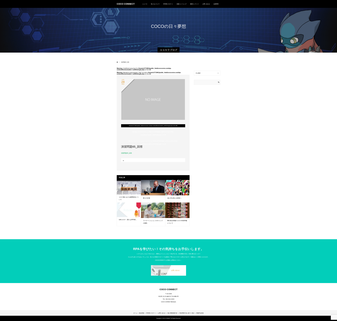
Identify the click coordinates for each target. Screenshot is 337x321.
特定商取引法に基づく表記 (186, 313)
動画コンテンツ (194, 4)
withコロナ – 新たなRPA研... (128, 219)
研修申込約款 (200, 313)
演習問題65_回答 (126, 153)
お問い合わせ (206, 4)
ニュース (144, 4)
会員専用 (216, 4)
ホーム (135, 313)
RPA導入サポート (151, 313)
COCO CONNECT (126, 4)
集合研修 (141, 313)
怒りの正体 (146, 198)
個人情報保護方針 (172, 313)
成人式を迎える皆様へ (174, 198)
